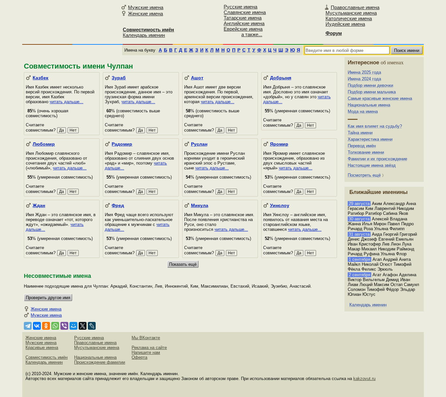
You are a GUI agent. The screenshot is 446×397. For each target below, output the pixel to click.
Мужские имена (145, 7)
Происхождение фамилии (99, 362)
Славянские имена (245, 12)
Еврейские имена (243, 29)
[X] (83, 326)
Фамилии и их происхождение (377, 158)
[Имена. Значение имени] (70, 21)
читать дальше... (66, 101)
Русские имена (240, 6)
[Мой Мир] (73, 326)
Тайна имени (360, 132)
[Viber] (64, 326)
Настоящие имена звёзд (372, 165)
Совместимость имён (46, 357)
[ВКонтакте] (37, 326)
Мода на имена (363, 111)
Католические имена (349, 18)
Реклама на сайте (149, 347)
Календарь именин (144, 35)
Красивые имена (41, 347)
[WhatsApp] (55, 326)
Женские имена (145, 13)
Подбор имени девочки (370, 85)
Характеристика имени (370, 139)
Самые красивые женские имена (380, 98)
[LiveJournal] (92, 326)
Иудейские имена (345, 24)
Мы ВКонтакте (146, 337)
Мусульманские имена (351, 13)
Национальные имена (369, 105)
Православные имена (355, 7)
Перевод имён (362, 145)
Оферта (139, 357)
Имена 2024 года (364, 78)
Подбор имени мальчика (372, 91)
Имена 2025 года (364, 72)
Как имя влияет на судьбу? (375, 126)
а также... (251, 34)
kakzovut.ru (364, 378)
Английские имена (244, 23)
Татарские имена (243, 18)
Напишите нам (146, 352)
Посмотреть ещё (364, 175)
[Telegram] (28, 326)
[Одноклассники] (46, 326)
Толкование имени (366, 152)
